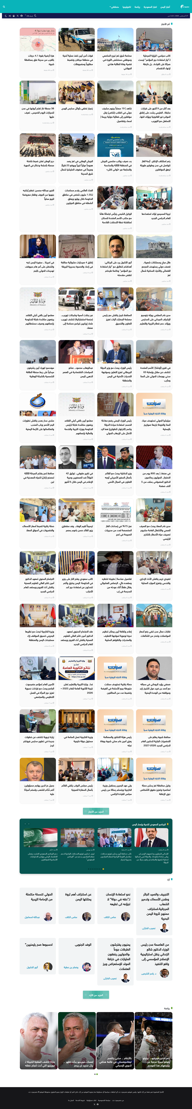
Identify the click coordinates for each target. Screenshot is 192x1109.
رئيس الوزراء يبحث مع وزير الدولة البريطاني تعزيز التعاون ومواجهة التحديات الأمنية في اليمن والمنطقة (116, 373)
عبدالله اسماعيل (32, 917)
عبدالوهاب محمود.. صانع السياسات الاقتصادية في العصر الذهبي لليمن (78, 371)
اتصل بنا (71, 1100)
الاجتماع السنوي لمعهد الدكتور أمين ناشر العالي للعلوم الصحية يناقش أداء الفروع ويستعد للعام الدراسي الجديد (39, 584)
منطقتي (115, 6)
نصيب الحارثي (148, 928)
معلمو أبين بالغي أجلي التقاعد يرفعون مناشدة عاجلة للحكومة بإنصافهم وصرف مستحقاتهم (39, 319)
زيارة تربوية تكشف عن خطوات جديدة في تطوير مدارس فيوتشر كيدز (38, 741)
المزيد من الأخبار (95, 811)
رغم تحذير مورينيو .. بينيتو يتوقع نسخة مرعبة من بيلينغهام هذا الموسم (156, 1061)
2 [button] (101, 869)
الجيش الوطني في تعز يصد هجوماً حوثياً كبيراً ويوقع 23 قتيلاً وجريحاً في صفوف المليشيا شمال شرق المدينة (77, 167)
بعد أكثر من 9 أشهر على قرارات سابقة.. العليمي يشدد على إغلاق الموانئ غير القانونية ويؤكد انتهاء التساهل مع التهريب (154, 114)
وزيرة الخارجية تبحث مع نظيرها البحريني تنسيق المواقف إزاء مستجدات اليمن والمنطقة (39, 635)
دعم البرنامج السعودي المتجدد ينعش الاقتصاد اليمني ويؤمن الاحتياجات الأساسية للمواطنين (42, 856)
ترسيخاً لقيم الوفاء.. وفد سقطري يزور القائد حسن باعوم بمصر (77, 528)
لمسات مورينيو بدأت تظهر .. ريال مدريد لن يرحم (78, 1063)
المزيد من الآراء (96, 995)
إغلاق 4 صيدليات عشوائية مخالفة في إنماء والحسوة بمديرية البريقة (77, 264)
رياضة (137, 6)
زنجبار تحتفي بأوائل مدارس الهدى (77, 108)
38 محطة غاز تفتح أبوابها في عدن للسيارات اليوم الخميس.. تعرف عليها (38, 112)
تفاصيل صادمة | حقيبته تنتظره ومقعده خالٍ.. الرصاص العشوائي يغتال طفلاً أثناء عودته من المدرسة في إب (116, 584)
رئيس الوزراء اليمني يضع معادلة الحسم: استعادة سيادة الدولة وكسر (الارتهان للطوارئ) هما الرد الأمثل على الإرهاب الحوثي (116, 426)
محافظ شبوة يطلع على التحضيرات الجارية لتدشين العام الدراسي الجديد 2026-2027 (155, 741)
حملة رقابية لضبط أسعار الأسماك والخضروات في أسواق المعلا (38, 528)
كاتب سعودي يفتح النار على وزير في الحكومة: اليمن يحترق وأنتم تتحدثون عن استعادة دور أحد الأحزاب (77, 584)
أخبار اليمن (165, 6)
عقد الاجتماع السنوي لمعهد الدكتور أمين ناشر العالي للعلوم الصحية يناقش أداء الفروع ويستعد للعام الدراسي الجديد (77, 637)
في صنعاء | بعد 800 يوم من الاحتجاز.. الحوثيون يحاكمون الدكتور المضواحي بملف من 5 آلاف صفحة (155, 479)
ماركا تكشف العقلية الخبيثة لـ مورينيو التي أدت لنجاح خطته (40, 1063)
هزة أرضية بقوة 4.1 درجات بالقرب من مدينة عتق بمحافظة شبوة (39, 59)
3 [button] (99, 869)
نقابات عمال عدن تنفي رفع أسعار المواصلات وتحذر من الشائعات (154, 633)
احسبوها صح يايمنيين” (39, 944)
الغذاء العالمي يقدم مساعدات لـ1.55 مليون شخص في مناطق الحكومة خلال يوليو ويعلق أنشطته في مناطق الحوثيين (77, 196)
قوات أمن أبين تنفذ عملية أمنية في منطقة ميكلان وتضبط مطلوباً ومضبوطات (78, 59)
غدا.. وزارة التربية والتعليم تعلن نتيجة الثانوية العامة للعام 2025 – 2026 (77, 688)
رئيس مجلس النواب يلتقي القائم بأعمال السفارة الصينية (77, 787)
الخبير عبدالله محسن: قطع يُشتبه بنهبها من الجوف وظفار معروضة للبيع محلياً (38, 194)
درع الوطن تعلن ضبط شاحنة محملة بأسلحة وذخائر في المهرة (39, 163)
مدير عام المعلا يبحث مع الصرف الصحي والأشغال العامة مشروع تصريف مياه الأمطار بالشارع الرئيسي (154, 532)
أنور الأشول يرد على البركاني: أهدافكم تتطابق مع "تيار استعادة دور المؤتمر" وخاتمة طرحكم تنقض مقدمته (116, 268)
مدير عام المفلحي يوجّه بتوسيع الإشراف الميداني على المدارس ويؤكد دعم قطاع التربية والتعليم (155, 319)
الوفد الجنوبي (83, 944)
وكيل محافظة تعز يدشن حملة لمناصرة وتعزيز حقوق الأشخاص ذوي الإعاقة (155, 789)
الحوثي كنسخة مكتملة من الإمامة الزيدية (39, 896)
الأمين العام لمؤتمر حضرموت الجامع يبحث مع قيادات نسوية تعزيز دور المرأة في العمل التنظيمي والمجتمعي (39, 690)
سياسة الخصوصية (104, 1100)
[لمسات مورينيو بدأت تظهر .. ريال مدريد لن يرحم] (77, 1040)
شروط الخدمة (80, 1100)
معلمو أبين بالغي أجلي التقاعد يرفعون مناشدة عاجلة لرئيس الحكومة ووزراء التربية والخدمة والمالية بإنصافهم (79, 426)
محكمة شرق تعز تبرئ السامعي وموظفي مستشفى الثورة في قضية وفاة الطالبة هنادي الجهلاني (117, 61)
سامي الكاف (110, 917)
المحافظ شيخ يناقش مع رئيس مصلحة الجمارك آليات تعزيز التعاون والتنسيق (117, 319)
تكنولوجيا (127, 6)
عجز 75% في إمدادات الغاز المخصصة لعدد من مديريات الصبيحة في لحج (118, 530)
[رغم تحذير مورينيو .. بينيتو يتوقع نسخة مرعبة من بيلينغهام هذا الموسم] (153, 1040)
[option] (151, 846)
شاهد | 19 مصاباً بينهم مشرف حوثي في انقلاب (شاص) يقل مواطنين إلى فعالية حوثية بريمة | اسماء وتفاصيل (116, 114)
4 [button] (97, 869)
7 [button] (90, 869)
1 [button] (103, 869)
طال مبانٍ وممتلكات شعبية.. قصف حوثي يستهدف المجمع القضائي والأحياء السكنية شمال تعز (155, 268)
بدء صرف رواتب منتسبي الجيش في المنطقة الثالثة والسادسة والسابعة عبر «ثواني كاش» (116, 165)
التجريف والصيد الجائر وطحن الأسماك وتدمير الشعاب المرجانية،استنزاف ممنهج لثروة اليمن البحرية (155, 906)
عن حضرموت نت (118, 1100)
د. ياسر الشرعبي (148, 973)
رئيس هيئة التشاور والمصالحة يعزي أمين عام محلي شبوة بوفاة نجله (116, 741)
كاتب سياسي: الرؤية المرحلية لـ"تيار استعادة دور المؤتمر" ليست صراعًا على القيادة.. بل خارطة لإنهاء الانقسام (154, 61)
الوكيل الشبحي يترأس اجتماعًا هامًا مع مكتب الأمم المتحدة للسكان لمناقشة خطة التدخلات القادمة (116, 217)
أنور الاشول (32, 967)
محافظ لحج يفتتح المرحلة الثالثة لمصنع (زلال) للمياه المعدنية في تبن (38, 477)
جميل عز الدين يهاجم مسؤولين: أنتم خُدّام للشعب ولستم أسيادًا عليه (39, 789)
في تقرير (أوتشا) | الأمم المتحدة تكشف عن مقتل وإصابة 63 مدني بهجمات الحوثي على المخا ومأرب (155, 373)
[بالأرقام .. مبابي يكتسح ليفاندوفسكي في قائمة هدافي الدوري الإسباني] (115, 1040)
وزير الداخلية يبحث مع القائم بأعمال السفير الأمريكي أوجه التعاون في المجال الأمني (118, 477)
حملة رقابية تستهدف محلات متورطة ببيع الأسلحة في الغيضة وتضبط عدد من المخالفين (116, 688)
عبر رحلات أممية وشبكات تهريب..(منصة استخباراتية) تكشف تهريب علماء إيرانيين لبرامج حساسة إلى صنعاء (77, 321)
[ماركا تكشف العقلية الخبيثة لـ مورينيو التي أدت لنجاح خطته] (39, 1040)
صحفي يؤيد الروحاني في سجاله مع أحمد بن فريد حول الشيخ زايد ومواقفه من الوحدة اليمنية (155, 688)
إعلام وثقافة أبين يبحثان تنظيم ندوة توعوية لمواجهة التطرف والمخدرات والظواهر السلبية (117, 635)
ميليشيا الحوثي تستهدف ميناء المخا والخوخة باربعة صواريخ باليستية (156, 424)
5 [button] (94, 869)
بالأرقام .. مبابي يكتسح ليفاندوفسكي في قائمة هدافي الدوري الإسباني (115, 1061)
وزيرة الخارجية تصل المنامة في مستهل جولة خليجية (78, 739)
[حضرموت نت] (185, 6)
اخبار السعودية (150, 6)
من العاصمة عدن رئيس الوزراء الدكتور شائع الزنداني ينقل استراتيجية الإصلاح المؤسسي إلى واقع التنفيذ (155, 953)
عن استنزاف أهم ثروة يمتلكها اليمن (78, 896)
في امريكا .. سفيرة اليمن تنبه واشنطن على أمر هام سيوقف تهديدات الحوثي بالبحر (39, 266)
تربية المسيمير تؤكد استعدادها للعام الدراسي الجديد (156, 215)
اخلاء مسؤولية (91, 1100)
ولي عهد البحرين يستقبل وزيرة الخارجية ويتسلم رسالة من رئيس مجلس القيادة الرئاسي (116, 789)
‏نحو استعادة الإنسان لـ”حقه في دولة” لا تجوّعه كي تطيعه (118, 898)
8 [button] (88, 869)
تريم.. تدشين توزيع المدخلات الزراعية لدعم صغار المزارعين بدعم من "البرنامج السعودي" (77, 856)
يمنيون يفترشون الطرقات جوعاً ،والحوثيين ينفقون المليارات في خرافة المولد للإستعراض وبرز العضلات (116, 956)
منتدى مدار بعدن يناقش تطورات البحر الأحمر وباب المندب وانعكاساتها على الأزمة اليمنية (38, 424)
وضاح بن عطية (71, 967)
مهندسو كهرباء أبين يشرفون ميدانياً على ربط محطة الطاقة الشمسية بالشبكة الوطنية (40, 371)
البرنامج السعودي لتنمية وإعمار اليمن (149, 824)
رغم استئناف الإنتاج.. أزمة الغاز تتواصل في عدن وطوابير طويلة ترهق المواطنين (155, 165)
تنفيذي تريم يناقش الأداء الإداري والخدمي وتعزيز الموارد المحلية (155, 580)
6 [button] (92, 869)
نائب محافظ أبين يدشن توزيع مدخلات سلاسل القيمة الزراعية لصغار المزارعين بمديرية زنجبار (116, 856)
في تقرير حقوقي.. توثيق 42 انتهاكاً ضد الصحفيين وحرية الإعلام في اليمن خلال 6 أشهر (79, 477)
